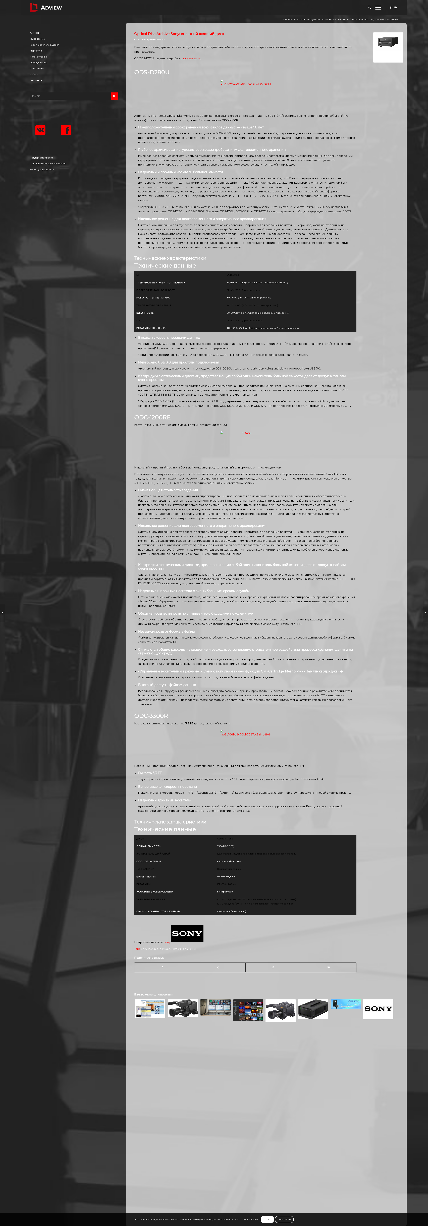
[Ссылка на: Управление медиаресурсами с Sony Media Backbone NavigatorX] (248, 1010)
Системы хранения (184, 948)
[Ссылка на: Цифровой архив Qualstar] (346, 1004)
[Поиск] (369, 7)
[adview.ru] (46, 7)
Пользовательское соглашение (48, 163)
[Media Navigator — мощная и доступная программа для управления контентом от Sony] (2, 613)
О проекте (36, 80)
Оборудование (38, 62)
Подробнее (284, 1219)
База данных (37, 68)
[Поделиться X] (217, 967)
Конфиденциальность (42, 169)
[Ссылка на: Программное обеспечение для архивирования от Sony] (215, 1007)
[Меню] (377, 7)
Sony (167, 942)
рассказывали (190, 58)
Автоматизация (38, 56)
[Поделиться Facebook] (162, 967)
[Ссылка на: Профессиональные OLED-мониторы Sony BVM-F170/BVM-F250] (378, 1009)
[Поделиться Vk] (328, 967)
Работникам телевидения (44, 44)
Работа (34, 74)
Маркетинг (36, 50)
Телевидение (37, 38)
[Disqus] (268, 1079)
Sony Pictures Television (155, 948)
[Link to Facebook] (390, 7)
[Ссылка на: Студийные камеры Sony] (281, 1010)
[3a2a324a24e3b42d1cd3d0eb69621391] (388, 47)
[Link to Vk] (395, 7)
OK (267, 1219)
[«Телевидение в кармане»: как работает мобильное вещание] (425, 613)
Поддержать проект (41, 157)
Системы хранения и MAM (150, 39)
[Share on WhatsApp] (273, 967)
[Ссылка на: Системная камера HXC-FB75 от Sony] (183, 1008)
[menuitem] (369, 7)
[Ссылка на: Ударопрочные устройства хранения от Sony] (313, 1009)
